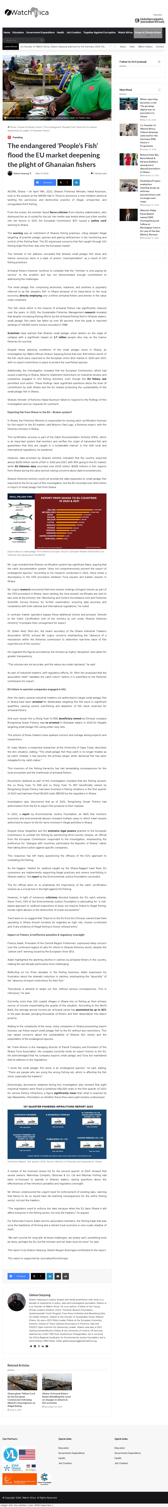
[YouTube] (47, 1346)
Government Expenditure (40, 32)
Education (18, 32)
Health (60, 32)
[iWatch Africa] (27, 12)
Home (7, 32)
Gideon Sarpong (21, 173)
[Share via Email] (57, 1276)
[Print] (65, 1276)
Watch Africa (125, 32)
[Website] (31, 1346)
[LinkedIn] (76, 182)
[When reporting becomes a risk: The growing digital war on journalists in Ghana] (129, 104)
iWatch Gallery (145, 46)
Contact (160, 46)
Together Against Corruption (99, 32)
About (123, 46)
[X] (39, 1346)
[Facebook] (35, 1346)
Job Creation (73, 32)
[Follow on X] (30, 173)
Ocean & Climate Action (148, 32)
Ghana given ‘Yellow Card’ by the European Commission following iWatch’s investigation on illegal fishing (21, 1399)
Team (132, 46)
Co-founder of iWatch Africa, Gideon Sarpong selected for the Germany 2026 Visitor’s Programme (149, 135)
